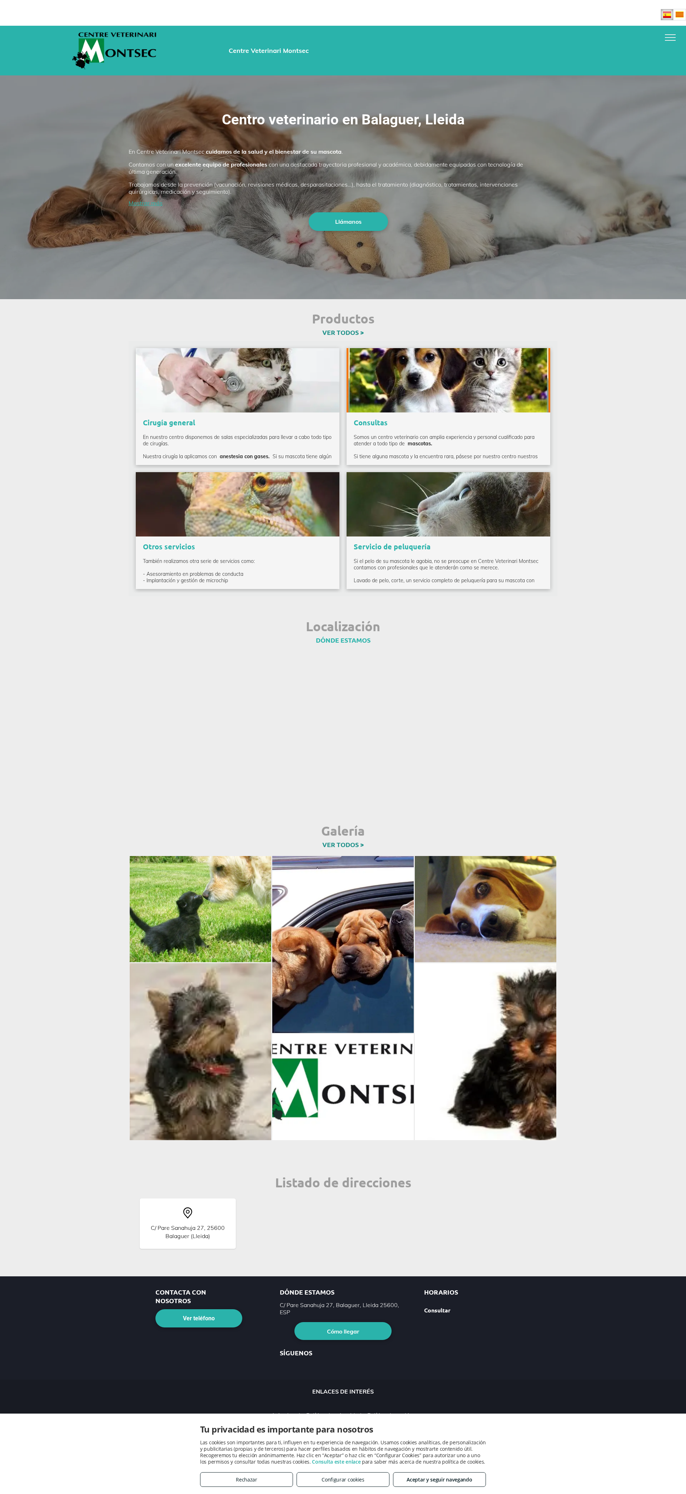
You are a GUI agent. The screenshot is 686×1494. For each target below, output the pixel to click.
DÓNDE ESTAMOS (343, 640)
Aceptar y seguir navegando (439, 1479)
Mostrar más (146, 203)
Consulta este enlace (336, 1461)
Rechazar (246, 1479)
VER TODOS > (343, 332)
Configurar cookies (343, 1479)
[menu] (670, 37)
